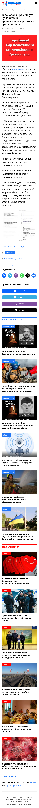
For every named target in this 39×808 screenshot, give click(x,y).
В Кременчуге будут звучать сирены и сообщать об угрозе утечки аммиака (17, 462)
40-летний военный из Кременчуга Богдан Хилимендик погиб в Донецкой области (19, 425)
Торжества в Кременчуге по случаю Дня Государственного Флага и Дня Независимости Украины (17, 536)
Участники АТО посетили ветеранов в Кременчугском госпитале (16, 729)
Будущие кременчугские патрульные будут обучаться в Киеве (17, 618)
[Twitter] (27, 275)
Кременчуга (18, 69)
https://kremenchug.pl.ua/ (19, 802)
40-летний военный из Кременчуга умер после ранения (18, 352)
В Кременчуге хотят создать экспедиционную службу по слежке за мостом (16, 692)
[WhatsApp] (22, 275)
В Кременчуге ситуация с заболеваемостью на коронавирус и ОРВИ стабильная (19, 766)
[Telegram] (10, 275)
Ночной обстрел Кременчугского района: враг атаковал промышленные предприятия (18, 388)
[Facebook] (4, 275)
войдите (33, 782)
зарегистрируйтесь (14, 785)
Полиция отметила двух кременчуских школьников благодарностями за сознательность (16, 655)
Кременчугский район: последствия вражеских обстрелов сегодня (14, 499)
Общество (10, 252)
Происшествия (8, 326)
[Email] (33, 275)
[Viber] (16, 275)
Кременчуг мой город (13, 246)
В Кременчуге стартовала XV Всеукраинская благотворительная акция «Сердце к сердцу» (16, 581)
